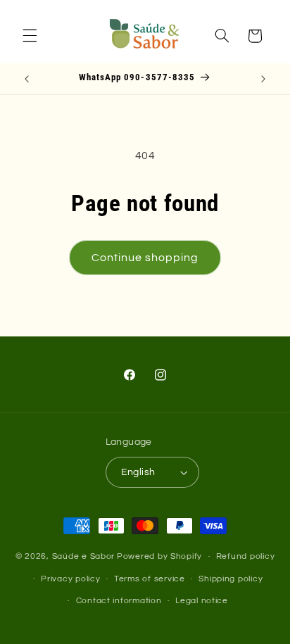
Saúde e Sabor (83, 556)
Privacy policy (70, 579)
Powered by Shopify (159, 556)
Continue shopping (145, 257)
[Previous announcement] (26, 78)
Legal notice (201, 601)
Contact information (119, 601)
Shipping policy (230, 579)
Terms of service (149, 579)
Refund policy (245, 556)
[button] (29, 36)
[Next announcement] (263, 78)
